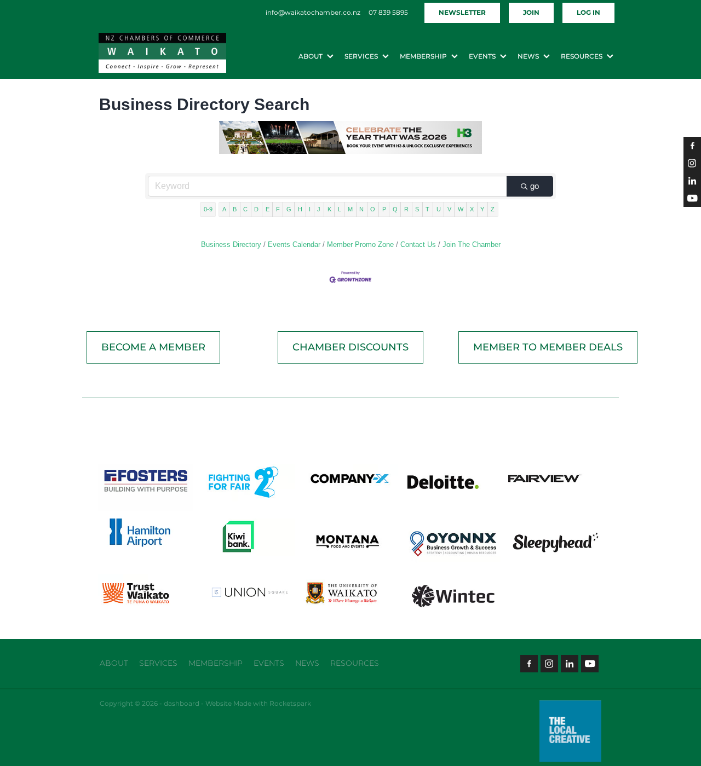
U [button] (438, 209)
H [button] (300, 209)
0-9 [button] (208, 209)
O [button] (372, 209)
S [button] (417, 209)
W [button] (460, 209)
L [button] (339, 209)
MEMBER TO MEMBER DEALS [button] (548, 347)
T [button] (427, 209)
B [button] (235, 209)
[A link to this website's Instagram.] (692, 163)
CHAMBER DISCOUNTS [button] (350, 347)
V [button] (449, 209)
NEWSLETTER (462, 13)
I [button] (310, 209)
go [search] (534, 186)
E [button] (267, 209)
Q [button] (395, 209)
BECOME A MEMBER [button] (153, 347)
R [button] (406, 209)
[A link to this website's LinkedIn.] (692, 180)
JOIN (531, 13)
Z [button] (493, 209)
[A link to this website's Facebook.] (692, 145)
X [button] (472, 209)
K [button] (329, 209)
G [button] (288, 209)
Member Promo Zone (360, 244)
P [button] (384, 209)
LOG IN (588, 13)
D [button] (256, 209)
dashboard (181, 704)
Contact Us (418, 244)
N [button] (361, 209)
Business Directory (231, 244)
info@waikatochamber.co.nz (313, 13)
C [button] (245, 209)
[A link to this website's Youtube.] (692, 198)
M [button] (350, 209)
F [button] (278, 209)
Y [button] (482, 209)
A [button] (224, 209)
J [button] (318, 209)
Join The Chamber (472, 244)
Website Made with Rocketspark (258, 704)
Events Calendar (294, 244)
